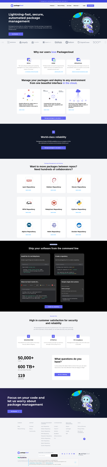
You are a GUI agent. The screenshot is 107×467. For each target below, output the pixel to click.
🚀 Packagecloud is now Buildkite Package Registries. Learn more (53, 1)
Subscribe (54, 455)
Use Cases (69, 5)
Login (84, 5)
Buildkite (56, 433)
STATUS (81, 455)
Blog (19, 426)
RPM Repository (45, 433)
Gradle (67, 431)
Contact (31, 426)
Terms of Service (82, 426)
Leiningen (68, 428)
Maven (67, 426)
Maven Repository (45, 431)
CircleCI (56, 426)
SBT (67, 433)
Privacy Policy (81, 428)
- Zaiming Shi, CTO (58, 71)
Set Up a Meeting (62, 374)
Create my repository (53, 306)
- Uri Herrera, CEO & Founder (31, 71)
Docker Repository (45, 445)
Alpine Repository (45, 443)
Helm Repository (45, 440)
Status (31, 428)
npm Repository (45, 426)
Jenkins (56, 431)
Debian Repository (45, 428)
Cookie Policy (32, 463)
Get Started (90, 5)
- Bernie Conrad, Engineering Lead (80, 71)
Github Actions (58, 436)
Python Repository (45, 438)
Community (32, 431)
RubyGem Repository (46, 436)
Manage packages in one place (53, 118)
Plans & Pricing (61, 5)
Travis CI (56, 428)
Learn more (21, 109)
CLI (55, 438)
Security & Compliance (81, 432)
